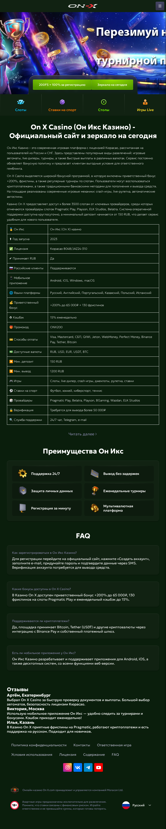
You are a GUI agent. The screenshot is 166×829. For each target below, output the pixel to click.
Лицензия (67, 754)
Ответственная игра (114, 745)
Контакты (81, 745)
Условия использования (31, 754)
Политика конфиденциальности (39, 745)
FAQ (115, 754)
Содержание (94, 754)
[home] (83, 6)
